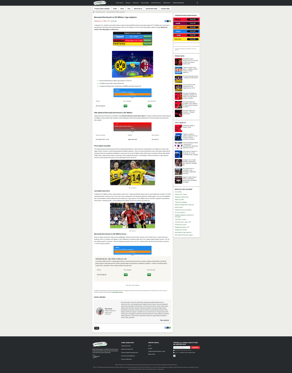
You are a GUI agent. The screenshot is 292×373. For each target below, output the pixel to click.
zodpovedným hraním (117, 292)
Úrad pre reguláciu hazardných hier (129, 352)
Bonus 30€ (192, 39)
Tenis (128, 8)
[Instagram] (174, 356)
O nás (149, 345)
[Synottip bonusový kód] (178, 23)
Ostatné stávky (165, 8)
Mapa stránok (151, 354)
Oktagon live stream (181, 230)
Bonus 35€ (192, 19)
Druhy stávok (179, 207)
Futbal (115, 8)
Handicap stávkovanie (181, 197)
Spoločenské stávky (151, 8)
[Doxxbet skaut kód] (178, 19)
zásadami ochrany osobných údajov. (187, 352)
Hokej (122, 8)
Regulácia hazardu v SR (182, 227)
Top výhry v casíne (180, 219)
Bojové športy (138, 8)
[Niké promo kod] (178, 27)
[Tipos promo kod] (178, 35)
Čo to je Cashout (180, 212)
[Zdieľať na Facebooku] (166, 21)
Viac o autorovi (164, 320)
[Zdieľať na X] (168, 21)
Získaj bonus (147, 36)
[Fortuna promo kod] (178, 39)
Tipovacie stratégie (181, 202)
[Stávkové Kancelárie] (105, 344)
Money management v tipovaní (184, 204)
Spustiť (132, 128)
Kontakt (150, 348)
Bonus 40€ (192, 23)
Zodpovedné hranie (126, 345)
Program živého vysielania (101, 8)
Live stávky (178, 192)
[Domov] (93, 12)
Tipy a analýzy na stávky (100, 12)
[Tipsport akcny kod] (178, 31)
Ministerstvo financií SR (127, 349)
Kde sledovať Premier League (184, 235)
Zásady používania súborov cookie (156, 351)
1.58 (125, 106)
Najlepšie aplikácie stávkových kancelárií (184, 216)
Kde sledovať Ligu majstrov (183, 232)
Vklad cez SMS (179, 199)
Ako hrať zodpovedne (126, 359)
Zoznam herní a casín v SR (183, 222)
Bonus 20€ (192, 27)
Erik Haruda (114, 21)
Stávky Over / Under (181, 194)
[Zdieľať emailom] (170, 21)
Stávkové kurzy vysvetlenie (183, 210)
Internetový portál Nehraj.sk (128, 355)
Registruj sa (132, 94)
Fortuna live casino (180, 224)
